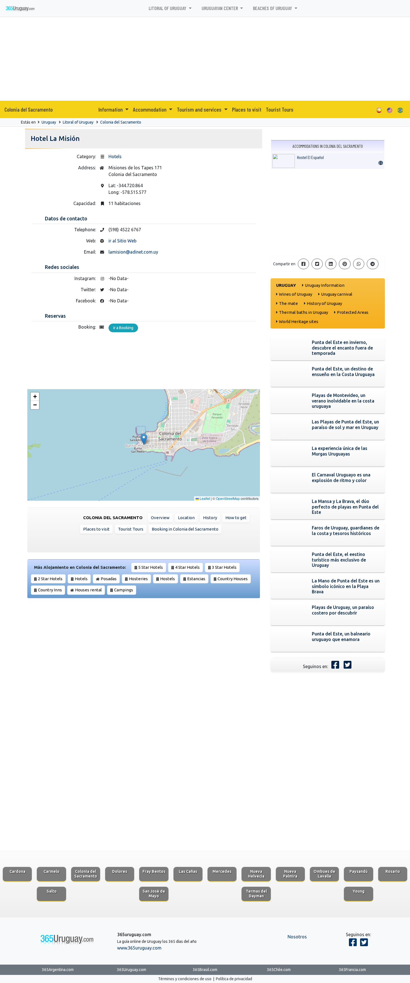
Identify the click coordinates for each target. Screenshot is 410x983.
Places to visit (246, 109)
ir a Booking (123, 328)
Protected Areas (352, 312)
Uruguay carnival (336, 294)
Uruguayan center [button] (220, 8)
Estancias (196, 578)
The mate (288, 303)
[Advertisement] (205, 59)
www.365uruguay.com (139, 947)
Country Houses (233, 578)
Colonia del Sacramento (28, 109)
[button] (143, 439)
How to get (236, 517)
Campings (123, 589)
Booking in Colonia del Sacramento (185, 529)
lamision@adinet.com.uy (133, 251)
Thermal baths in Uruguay (303, 312)
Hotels (115, 156)
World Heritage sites (298, 321)
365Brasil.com (205, 969)
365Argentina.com (58, 969)
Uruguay (49, 122)
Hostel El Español (310, 157)
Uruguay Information (324, 285)
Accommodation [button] (150, 109)
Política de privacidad (234, 979)
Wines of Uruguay (295, 294)
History (210, 517)
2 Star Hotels (50, 578)
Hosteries (138, 578)
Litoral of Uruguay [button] (168, 8)
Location (186, 517)
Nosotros (297, 936)
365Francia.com (352, 969)
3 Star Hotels (224, 567)
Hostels (167, 578)
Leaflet (204, 498)
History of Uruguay (324, 303)
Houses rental (88, 589)
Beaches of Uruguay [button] (273, 8)
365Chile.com (279, 969)
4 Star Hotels (187, 567)
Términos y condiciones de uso (184, 979)
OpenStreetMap (228, 498)
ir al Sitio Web (122, 240)
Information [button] (111, 109)
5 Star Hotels (150, 567)
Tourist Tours (279, 109)
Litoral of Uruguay (78, 122)
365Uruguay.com (131, 969)
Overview (160, 517)
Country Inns (50, 589)
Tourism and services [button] (200, 109)
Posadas (109, 578)
